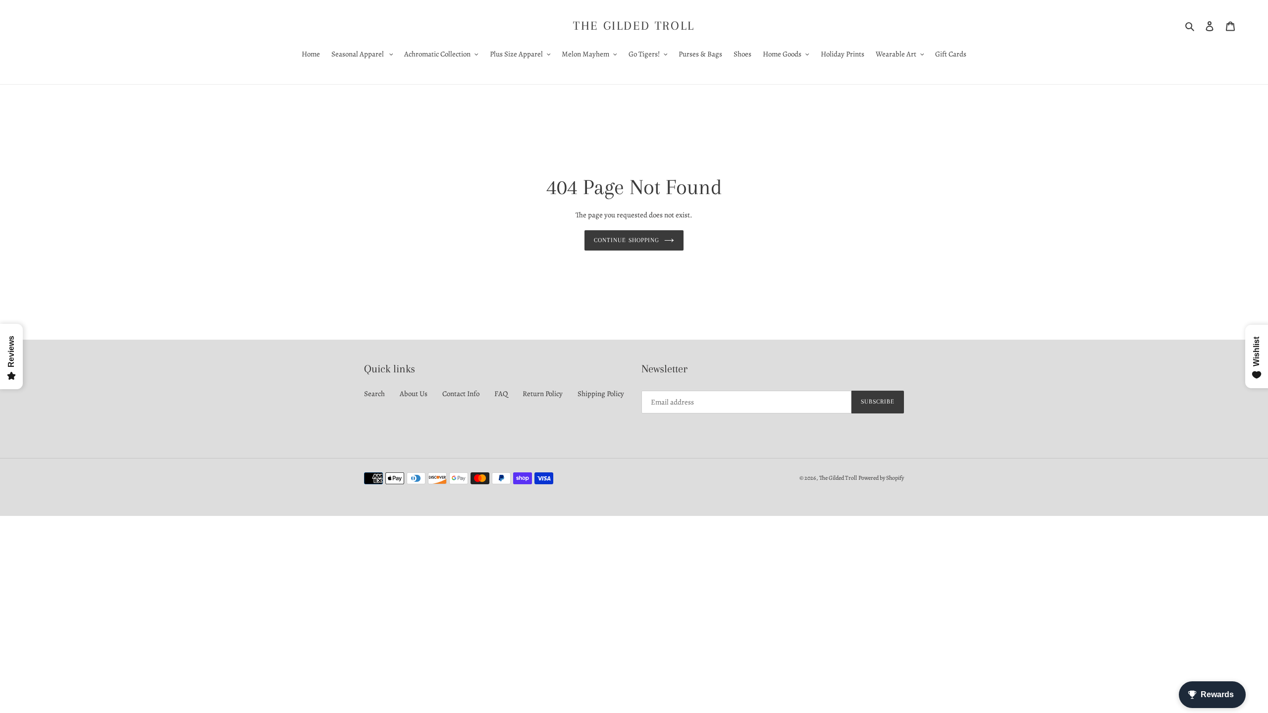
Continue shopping (626, 240)
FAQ (501, 394)
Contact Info (460, 394)
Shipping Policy (601, 394)
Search (374, 394)
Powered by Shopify (881, 478)
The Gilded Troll (634, 25)
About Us (413, 394)
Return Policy (543, 394)
